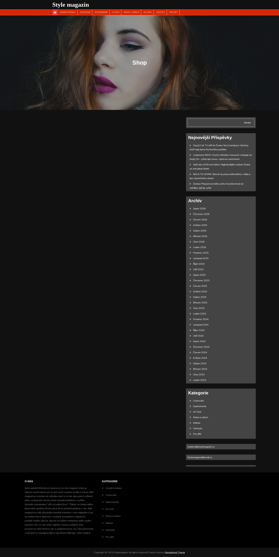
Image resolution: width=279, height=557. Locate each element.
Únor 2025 (199, 308)
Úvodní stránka (68, 12)
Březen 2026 (200, 236)
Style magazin (70, 4)
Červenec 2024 (201, 346)
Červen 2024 (200, 352)
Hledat (247, 122)
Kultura (148, 12)
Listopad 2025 (201, 258)
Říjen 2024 (199, 330)
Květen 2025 (200, 291)
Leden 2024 (199, 380)
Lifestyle (160, 12)
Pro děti (173, 12)
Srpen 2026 (199, 208)
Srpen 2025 (199, 274)
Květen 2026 (200, 225)
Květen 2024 (200, 357)
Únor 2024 (199, 374)
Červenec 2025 (201, 280)
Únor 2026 (199, 241)
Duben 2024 (199, 363)
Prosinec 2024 (201, 319)
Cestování (85, 12)
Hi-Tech (115, 12)
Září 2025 (198, 269)
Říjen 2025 (199, 263)
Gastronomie (101, 12)
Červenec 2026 (201, 214)
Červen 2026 (200, 219)
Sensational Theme (175, 552)
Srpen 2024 (199, 341)
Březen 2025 (200, 302)
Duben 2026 (199, 230)
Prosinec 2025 (201, 252)
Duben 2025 (199, 297)
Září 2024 (198, 335)
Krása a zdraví (131, 12)
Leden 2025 (199, 313)
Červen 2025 (200, 285)
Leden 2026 (199, 247)
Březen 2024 (200, 368)
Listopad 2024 (201, 324)
